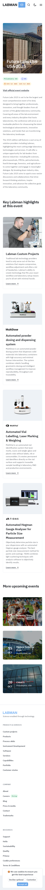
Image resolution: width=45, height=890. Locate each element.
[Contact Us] (21, 5)
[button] (11, 860)
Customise (31, 879)
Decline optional (16, 879)
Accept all (22, 884)
